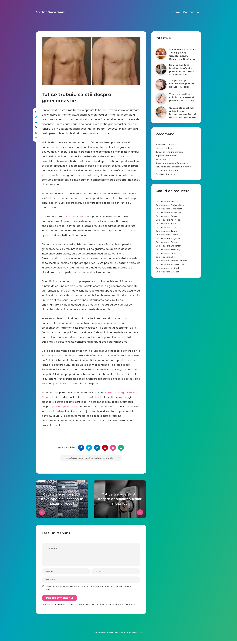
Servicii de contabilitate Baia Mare (174, 166)
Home (176, 12)
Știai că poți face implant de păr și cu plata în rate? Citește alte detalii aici (181, 70)
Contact (188, 12)
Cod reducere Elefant (167, 201)
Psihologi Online (136, 632)
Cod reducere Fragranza (168, 238)
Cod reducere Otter (166, 227)
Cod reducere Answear (168, 219)
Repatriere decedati (166, 155)
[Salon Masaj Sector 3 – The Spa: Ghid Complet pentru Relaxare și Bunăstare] (161, 53)
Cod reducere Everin (166, 242)
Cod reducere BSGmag (168, 249)
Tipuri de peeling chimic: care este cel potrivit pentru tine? (181, 97)
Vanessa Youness (165, 144)
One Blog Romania (165, 174)
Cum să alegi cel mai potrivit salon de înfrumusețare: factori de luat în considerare (182, 113)
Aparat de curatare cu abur (106, 632)
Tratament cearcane (167, 170)
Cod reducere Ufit (165, 256)
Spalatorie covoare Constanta (172, 163)
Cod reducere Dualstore (168, 253)
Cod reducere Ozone (167, 234)
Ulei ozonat (123, 632)
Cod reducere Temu (166, 230)
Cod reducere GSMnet (167, 271)
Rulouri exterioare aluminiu (169, 151)
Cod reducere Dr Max (167, 216)
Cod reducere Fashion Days (170, 205)
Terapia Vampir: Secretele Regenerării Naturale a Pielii (182, 83)
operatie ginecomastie (65, 406)
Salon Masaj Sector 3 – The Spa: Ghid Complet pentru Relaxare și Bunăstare (182, 54)
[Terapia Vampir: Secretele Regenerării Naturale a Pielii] (161, 84)
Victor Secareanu (51, 12)
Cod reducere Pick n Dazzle (170, 264)
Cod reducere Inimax (167, 223)
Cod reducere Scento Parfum (171, 260)
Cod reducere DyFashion (168, 245)
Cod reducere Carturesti (169, 208)
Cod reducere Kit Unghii (168, 268)
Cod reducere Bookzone (168, 212)
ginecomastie (73, 216)
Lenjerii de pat (163, 159)
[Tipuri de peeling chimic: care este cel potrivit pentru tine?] (161, 98)
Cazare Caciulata (165, 148)
